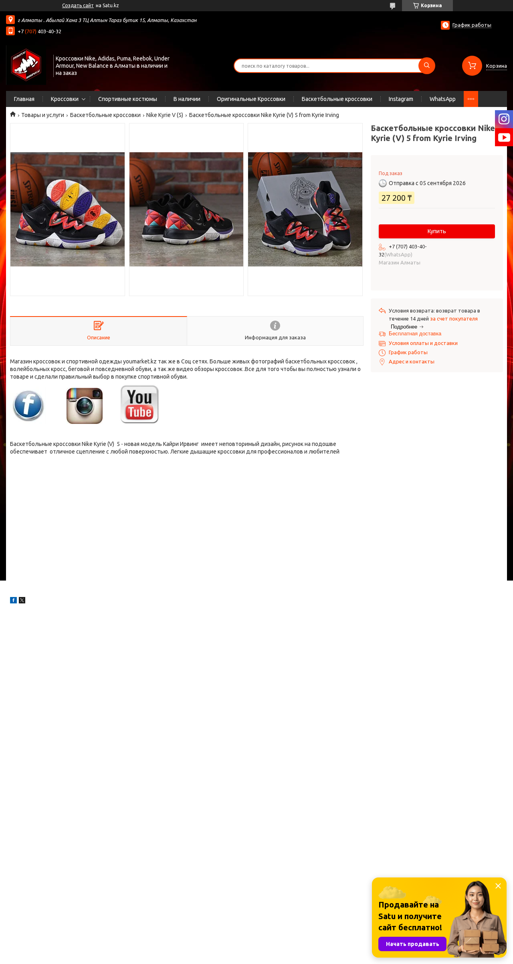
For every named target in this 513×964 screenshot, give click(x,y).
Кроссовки (65, 99)
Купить (437, 231)
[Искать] (426, 65)
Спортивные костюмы (127, 99)
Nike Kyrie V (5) (164, 115)
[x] (22, 601)
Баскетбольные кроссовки (337, 99)
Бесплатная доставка (415, 334)
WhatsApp (443, 99)
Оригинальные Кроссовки (251, 99)
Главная (24, 99)
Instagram (401, 99)
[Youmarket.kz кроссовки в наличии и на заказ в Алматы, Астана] (26, 65)
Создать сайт (78, 5)
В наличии (187, 99)
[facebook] (13, 601)
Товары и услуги (42, 115)
